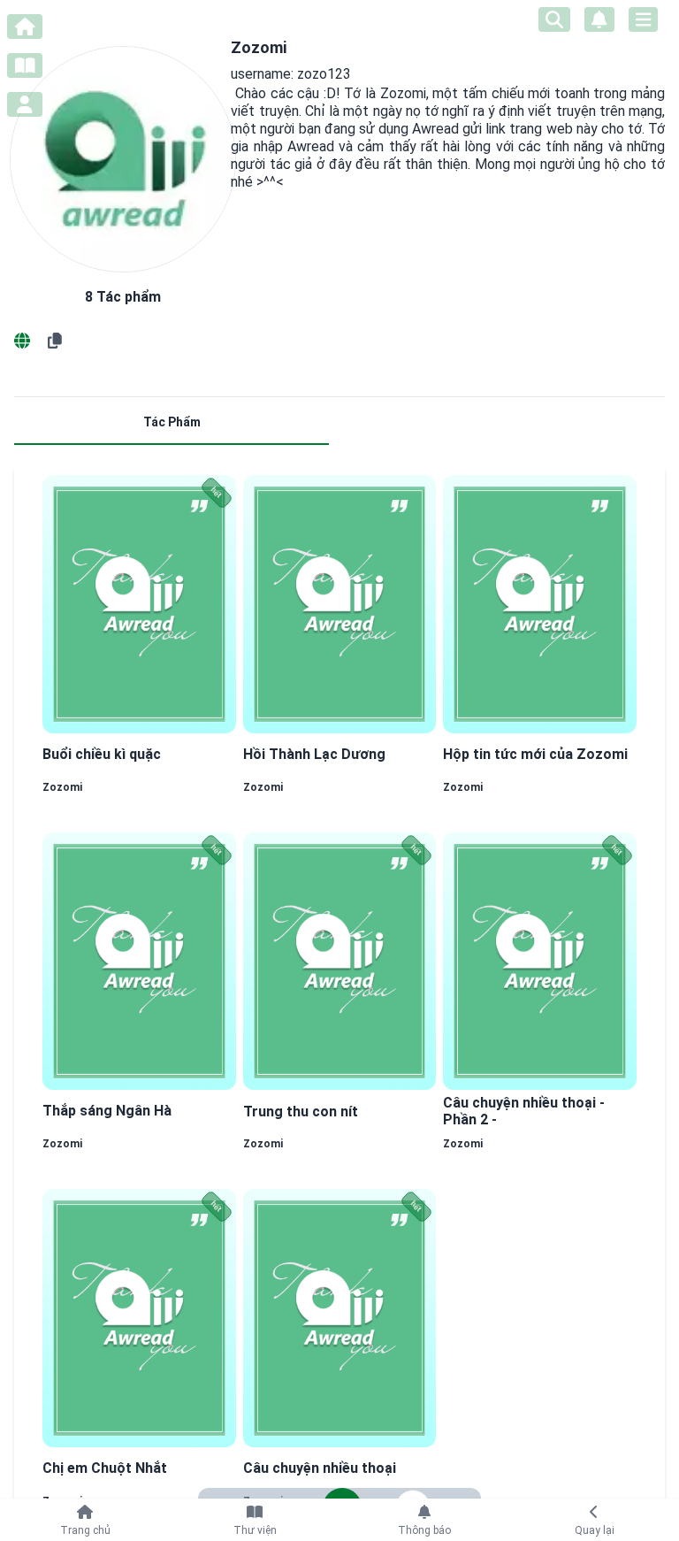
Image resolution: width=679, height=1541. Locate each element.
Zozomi (62, 787)
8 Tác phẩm (123, 296)
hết (217, 493)
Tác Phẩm (172, 422)
